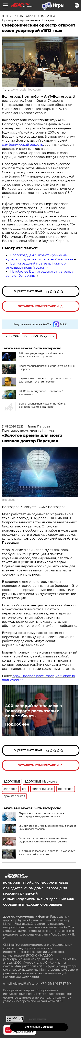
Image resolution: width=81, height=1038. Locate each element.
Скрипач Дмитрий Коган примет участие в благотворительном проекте (45, 380)
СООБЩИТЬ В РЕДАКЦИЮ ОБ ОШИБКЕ (32, 904)
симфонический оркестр (22, 144)
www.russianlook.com (26, 89)
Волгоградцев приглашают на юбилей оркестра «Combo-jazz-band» (42, 405)
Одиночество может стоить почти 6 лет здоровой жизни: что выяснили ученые (43, 840)
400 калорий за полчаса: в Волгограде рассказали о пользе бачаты (33, 710)
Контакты (11, 882)
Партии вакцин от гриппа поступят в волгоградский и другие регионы (41, 815)
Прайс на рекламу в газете (45, 882)
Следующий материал (39, 1027)
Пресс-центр (56, 888)
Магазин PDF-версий (20, 893)
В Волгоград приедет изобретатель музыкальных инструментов (41, 355)
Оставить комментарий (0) (41, 306)
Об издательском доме (23, 888)
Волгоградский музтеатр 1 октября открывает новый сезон (37, 265)
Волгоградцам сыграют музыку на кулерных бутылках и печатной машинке (39, 257)
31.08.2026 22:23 (13, 426)
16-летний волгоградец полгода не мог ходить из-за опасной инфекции (47, 852)
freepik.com (10, 500)
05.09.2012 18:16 (12, 16)
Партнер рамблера (37, 1019)
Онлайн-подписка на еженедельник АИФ (38, 899)
